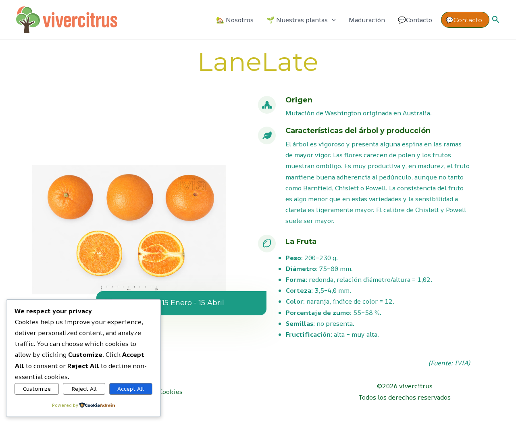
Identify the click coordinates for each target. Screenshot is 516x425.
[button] (332, 19)
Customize (37, 388)
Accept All (130, 388)
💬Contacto (415, 19)
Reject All (84, 388)
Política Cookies (158, 391)
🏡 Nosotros (235, 19)
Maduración (367, 19)
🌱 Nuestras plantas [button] (297, 19)
